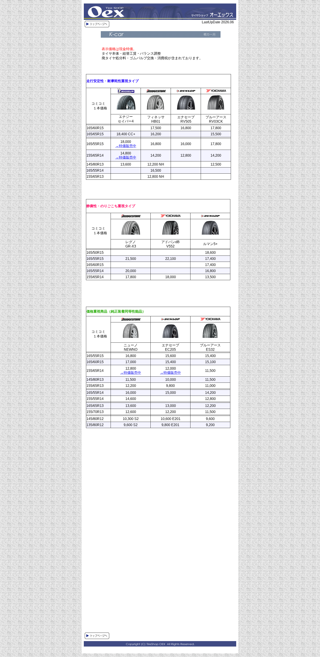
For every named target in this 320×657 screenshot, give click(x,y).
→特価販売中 (125, 146)
